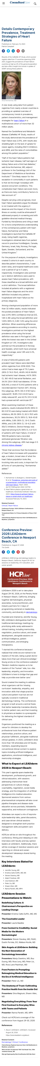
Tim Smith (5, 547)
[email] (23, 51)
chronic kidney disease (12, 445)
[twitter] (8, 51)
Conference (23, 1042)
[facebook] (3, 51)
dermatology (31, 612)
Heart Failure (13, 506)
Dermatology (6, 1042)
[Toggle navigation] (3, 3)
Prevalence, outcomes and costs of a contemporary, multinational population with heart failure (21, 482)
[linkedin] (13, 51)
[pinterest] (18, 51)
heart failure (19, 120)
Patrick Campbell (8, 46)
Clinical (4, 506)
